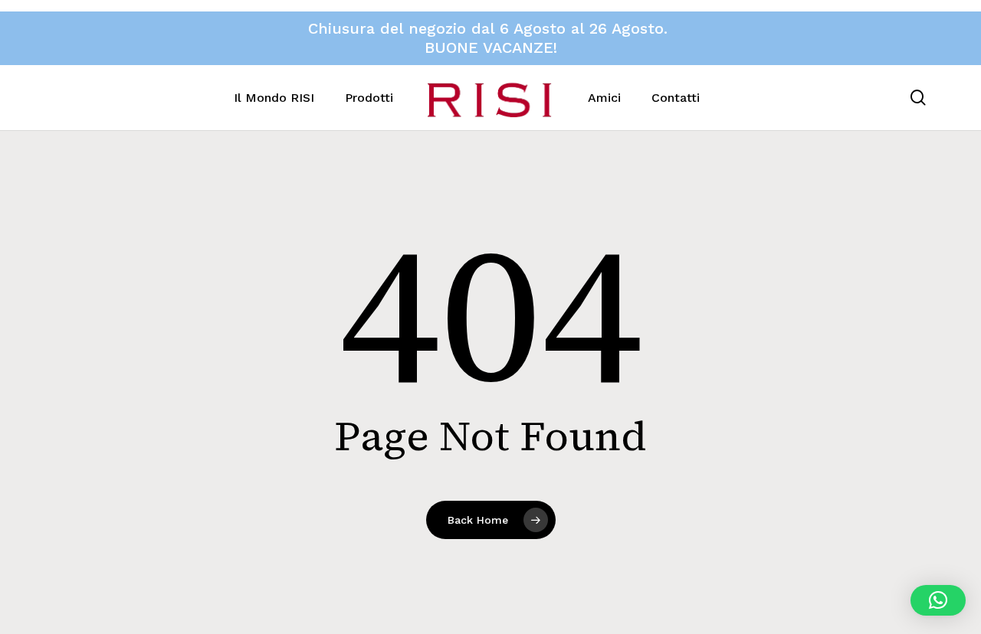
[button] (938, 600)
